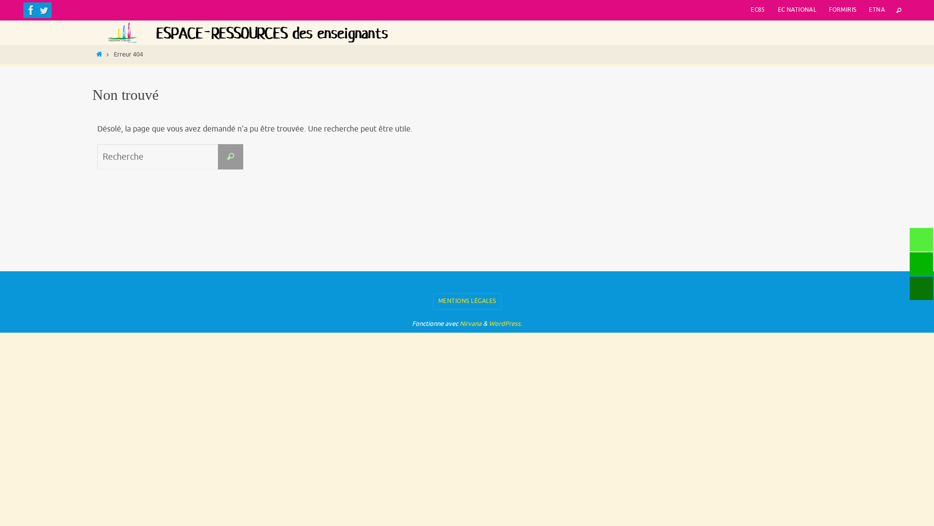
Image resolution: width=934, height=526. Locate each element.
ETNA (877, 10)
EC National (797, 10)
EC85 (758, 10)
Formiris (842, 10)
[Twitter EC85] (44, 10)
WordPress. (505, 323)
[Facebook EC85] (31, 10)
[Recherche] (230, 156)
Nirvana (471, 323)
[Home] (99, 54)
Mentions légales (467, 301)
